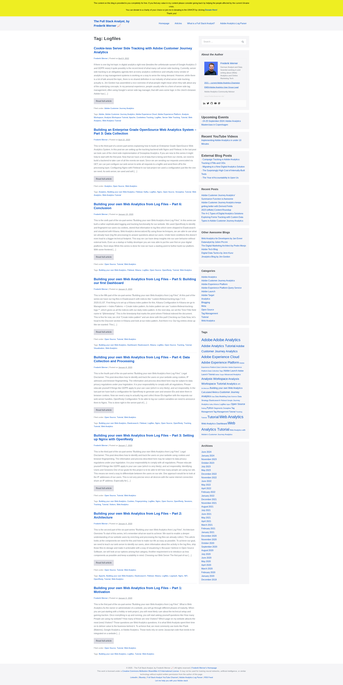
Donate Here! (211, 10)
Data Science (232, 397)
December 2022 (209, 474)
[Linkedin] (204, 103)
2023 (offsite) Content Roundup (216, 210)
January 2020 (207, 576)
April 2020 (206, 565)
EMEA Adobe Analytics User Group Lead (221, 87)
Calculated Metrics (210, 392)
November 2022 (209, 477)
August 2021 (207, 506)
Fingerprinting (141, 501)
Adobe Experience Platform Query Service (221, 288)
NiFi (186, 576)
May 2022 (206, 485)
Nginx (159, 192)
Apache (132, 117)
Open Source (118, 186)
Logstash (173, 576)
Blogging (205, 302)
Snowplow (179, 192)
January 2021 (207, 532)
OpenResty (167, 270)
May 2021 (206, 518)
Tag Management (209, 313)
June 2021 (206, 514)
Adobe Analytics (209, 277)
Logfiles (158, 117)
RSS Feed (208, 677)
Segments (218, 408)
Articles (178, 23)
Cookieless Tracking (145, 117)
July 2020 (206, 554)
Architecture (205, 388)
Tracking (180, 345)
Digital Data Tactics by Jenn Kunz (217, 253)
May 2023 (206, 470)
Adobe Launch (208, 291)
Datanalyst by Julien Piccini (214, 242)
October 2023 (207, 463)
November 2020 (209, 539)
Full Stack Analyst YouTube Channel (162, 677)
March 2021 (207, 525)
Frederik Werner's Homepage (204, 668)
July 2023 (206, 466)
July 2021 (206, 510)
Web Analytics (131, 186)
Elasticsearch (143, 345)
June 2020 (206, 558)
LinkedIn (133, 677)
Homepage (164, 23)
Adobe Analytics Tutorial (218, 346)
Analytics (108, 186)
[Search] (242, 41)
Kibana (138, 270)
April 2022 (206, 488)
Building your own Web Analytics (121, 192)
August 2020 (207, 550)
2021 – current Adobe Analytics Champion (222, 83)
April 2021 (206, 521)
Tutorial (184, 117)
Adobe (101, 114)
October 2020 (207, 543)
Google (230, 400)
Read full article (105, 102)
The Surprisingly (211, 170)
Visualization (99, 348)
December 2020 (209, 536)
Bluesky (142, 677)
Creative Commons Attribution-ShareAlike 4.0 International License (150, 671)
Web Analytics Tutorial (111, 121)
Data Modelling (221, 397)
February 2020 (208, 572)
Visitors (112, 504)
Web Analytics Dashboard (214, 423)
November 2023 (209, 459)
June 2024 (206, 452)
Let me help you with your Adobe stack (171, 680)
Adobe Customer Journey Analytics (119, 108)
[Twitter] (208, 103)
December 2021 (209, 499)
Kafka (146, 192)
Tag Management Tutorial (224, 412)
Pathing (203, 408)
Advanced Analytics (232, 374)
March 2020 (207, 568)
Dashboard (132, 345)
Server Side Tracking (171, 117)
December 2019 (209, 579)
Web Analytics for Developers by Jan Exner (221, 238)
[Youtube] (215, 103)
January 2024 (207, 456)
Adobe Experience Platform (169, 114)
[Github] (211, 103)
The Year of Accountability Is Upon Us (220, 178)
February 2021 (208, 528)
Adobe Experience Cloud (146, 114)
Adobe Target (207, 295)
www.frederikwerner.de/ (214, 96)
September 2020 (209, 547)
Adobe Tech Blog (209, 249)
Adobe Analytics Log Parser (233, 23)
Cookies (130, 501)
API (239, 384)
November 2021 (209, 503)
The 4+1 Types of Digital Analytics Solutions (222, 213)
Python (210, 408)
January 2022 (207, 496)
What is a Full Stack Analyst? (201, 23)
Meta (203, 306)
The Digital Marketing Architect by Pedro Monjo (223, 246)
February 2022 (208, 492)
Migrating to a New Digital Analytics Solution (224, 167)
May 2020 (206, 561)
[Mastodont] (219, 103)
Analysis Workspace (214, 378)
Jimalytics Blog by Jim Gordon (215, 257)
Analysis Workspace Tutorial (116, 117)
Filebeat (139, 192)
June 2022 (206, 481)
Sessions (188, 501)
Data (213, 396)
